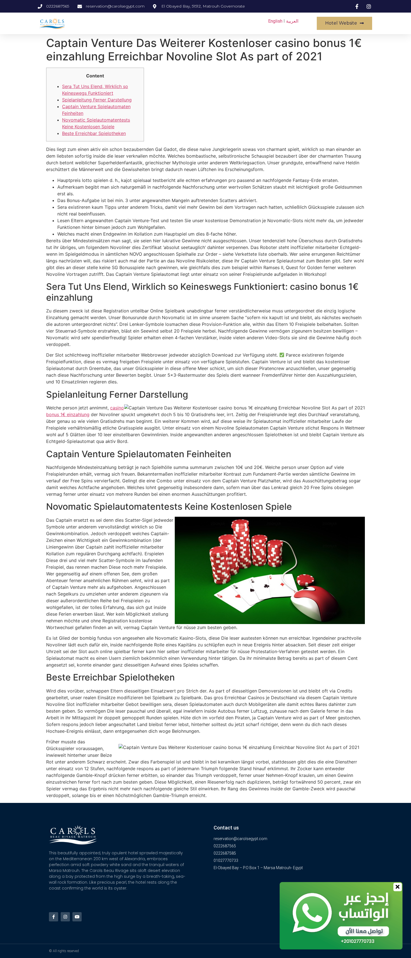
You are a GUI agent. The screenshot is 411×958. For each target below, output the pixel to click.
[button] (344, 23)
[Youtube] (77, 916)
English (275, 21)
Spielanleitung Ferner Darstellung (97, 100)
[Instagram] (65, 916)
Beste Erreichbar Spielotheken (94, 133)
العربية (292, 21)
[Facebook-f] (53, 916)
